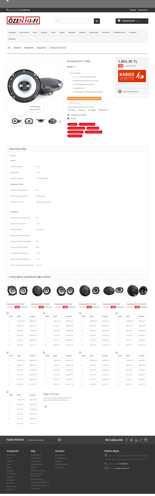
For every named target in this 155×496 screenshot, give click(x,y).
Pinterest (104, 110)
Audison (44, 32)
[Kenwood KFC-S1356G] (41, 291)
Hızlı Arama (24, 32)
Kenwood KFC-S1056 (15, 304)
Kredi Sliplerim (61, 458)
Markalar (12, 39)
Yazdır (73, 118)
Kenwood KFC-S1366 (87, 304)
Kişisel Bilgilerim (61, 464)
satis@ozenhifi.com (122, 468)
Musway (82, 32)
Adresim (58, 461)
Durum (70, 67)
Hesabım (60, 450)
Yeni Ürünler (36, 458)
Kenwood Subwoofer (94, 132)
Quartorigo (93, 32)
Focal (35, 32)
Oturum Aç (142, 10)
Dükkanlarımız (37, 464)
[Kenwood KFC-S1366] (89, 291)
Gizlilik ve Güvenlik (38, 485)
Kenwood (105, 32)
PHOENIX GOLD (119, 32)
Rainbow (72, 32)
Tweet (72, 110)
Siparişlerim (60, 455)
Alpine (62, 32)
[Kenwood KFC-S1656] (65, 291)
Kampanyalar (12, 486)
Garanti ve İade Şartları (40, 482)
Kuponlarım (60, 467)
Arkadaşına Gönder (78, 115)
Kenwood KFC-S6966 (111, 304)
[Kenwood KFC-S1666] (17, 121)
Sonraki (60, 121)
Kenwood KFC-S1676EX (137, 304)
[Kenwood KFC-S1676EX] (137, 291)
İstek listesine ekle (130, 91)
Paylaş (82, 110)
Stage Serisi (41, 48)
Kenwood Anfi (93, 128)
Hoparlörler (29, 48)
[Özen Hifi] (29, 20)
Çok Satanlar (36, 461)
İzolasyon (132, 32)
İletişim (133, 10)
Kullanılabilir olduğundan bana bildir (80, 107)
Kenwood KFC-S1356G (40, 304)
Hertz (53, 32)
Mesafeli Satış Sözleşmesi (36, 475)
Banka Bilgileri (37, 479)
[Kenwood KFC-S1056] (17, 291)
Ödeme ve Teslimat (38, 471)
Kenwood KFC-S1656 (63, 304)
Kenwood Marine (75, 136)
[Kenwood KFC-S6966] (113, 291)
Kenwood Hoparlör (76, 132)
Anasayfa (12, 32)
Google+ (92, 110)
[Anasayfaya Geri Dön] (9, 47)
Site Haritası (36, 488)
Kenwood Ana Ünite (87, 124)
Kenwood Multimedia (77, 128)
